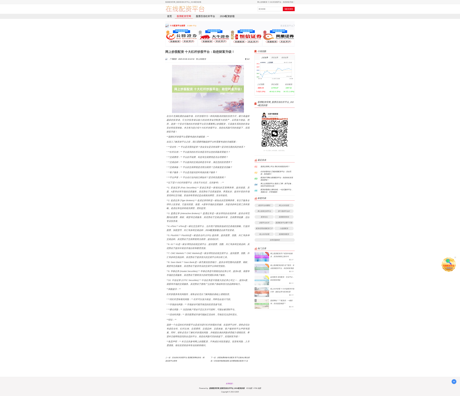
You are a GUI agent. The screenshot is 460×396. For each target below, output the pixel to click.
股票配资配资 (284, 234)
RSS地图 (249, 388)
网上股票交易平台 (264, 211)
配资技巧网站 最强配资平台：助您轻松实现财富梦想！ (277, 178)
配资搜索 (289, 9)
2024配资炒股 (227, 16)
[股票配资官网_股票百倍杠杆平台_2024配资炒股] (185, 9)
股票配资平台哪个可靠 (284, 222)
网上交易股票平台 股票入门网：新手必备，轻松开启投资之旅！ (277, 184)
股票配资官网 (184, 16)
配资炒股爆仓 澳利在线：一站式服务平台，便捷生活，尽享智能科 (277, 190)
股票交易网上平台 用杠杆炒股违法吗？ (275, 166)
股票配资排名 (284, 217)
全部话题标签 (275, 240)
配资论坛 (264, 217)
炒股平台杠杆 (264, 222)
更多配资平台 (286, 25)
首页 (169, 16)
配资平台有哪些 (264, 205)
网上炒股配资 (201, 59)
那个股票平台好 (284, 211)
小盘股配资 (284, 228)
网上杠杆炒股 (284, 205)
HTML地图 (257, 388)
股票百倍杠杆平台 (205, 16)
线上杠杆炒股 (264, 234)
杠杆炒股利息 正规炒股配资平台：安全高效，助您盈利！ (276, 172)
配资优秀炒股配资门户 (264, 228)
